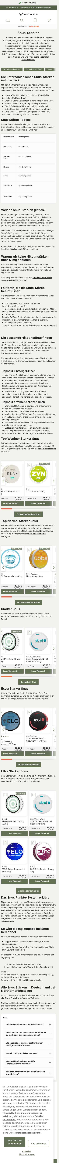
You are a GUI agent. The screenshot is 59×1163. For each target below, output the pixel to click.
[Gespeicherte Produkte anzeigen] (35, 20)
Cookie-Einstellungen (27, 1153)
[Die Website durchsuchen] (21, 20)
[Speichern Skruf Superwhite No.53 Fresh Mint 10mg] (29, 633)
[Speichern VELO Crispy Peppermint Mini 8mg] (5, 843)
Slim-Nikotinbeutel (37, 533)
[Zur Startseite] (28, 14)
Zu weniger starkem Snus (28, 514)
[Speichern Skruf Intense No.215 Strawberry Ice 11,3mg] (29, 712)
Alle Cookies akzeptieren (15, 1142)
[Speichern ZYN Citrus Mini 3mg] (29, 465)
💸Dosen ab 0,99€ (27, 3)
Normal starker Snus (34, 69)
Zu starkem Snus (28, 682)
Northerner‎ (22, 27)
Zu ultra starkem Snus (28, 891)
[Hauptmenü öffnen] (8, 20)
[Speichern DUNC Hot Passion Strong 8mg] (33, 843)
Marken (14, 249)
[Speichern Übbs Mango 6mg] (29, 550)
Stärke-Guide (7, 921)
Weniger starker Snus (11, 69)
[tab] (6, 508)
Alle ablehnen (39, 1143)
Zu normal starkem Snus (28, 602)
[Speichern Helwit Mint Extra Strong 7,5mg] (5, 795)
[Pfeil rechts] (53, 481)
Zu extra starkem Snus (28, 764)
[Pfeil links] (3, 481)
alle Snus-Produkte (10, 998)
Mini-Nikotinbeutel (47, 448)
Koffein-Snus (19, 98)
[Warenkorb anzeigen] (49, 20)
